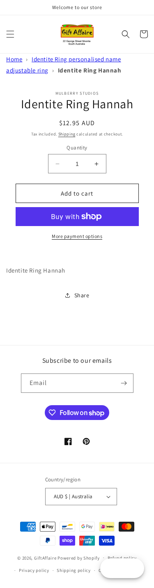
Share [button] (82, 295)
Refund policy (122, 558)
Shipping (67, 134)
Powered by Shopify (78, 557)
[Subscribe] (124, 383)
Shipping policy (74, 570)
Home (14, 59)
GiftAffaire (45, 557)
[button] (10, 34)
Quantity (77, 147)
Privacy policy (34, 570)
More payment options (77, 236)
